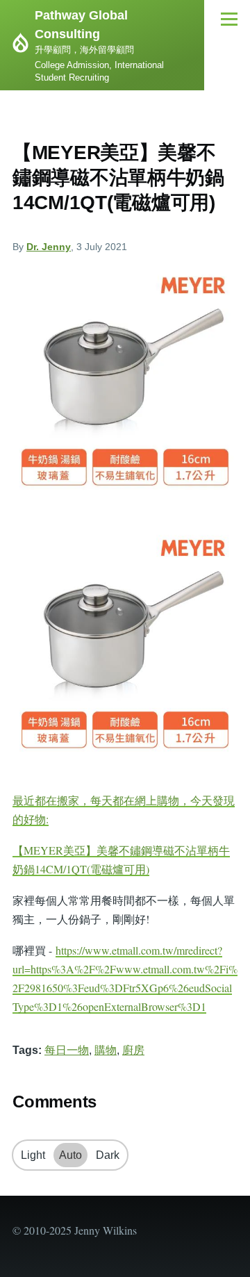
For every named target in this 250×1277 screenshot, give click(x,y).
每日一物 (66, 1050)
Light (33, 1155)
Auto (70, 1155)
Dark (107, 1155)
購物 (105, 1050)
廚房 (133, 1050)
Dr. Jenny (48, 246)
